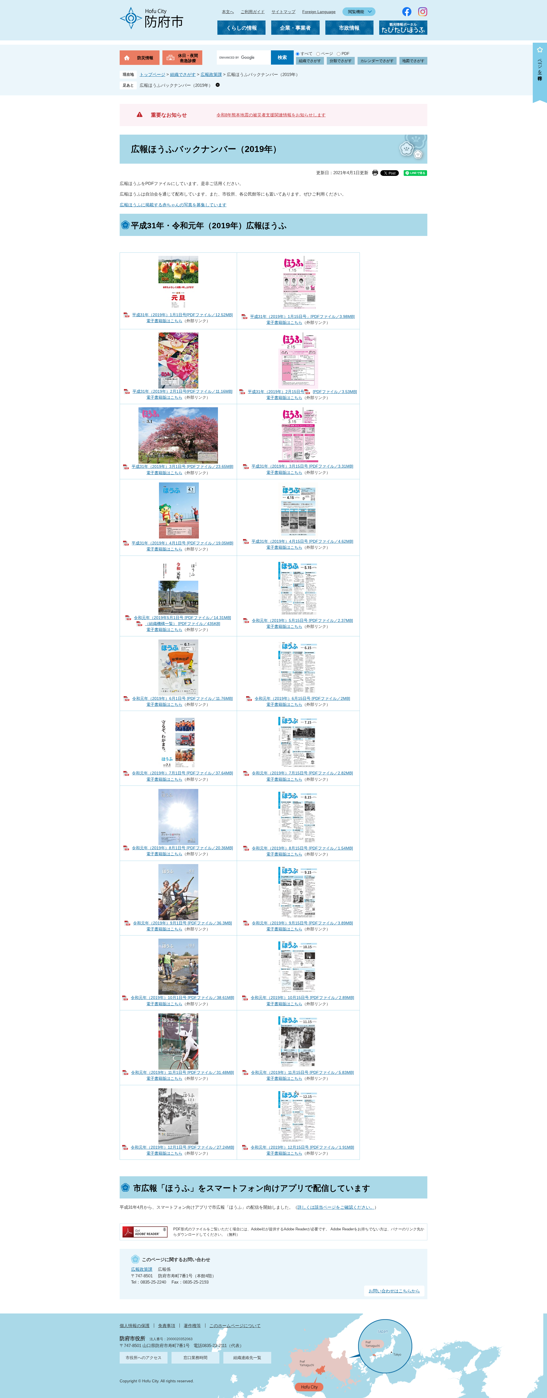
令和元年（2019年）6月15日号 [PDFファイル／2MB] (302, 698)
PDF (346, 53)
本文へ (228, 11)
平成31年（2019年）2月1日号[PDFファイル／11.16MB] (182, 391)
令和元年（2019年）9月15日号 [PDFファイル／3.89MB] (302, 923)
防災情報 (145, 57)
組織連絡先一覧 (247, 1357)
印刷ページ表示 (375, 173)
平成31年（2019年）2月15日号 (276, 391)
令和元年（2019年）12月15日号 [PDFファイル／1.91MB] (302, 1147)
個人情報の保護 (135, 1325)
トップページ (152, 74)
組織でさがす (310, 61)
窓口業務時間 (195, 1357)
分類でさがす (341, 61)
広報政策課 (211, 74)
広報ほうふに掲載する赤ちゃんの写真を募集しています (173, 204)
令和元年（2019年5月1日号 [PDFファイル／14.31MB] (182, 617)
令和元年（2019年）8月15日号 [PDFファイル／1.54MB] (302, 848)
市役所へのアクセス (144, 1357)
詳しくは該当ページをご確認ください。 (335, 1207)
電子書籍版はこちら (164, 320)
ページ (327, 53)
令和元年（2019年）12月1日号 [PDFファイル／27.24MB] (182, 1147)
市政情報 (349, 28)
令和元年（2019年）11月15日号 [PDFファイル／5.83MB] (302, 1072)
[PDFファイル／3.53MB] (335, 391)
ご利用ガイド (253, 11)
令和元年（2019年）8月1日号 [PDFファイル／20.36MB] (182, 848)
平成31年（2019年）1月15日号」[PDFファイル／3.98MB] (302, 316)
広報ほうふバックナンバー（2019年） (176, 85)
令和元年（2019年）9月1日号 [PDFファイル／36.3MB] (182, 923)
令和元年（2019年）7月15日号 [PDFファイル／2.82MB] (302, 773)
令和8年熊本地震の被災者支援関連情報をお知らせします (271, 114)
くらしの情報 (241, 28)
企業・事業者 (295, 28)
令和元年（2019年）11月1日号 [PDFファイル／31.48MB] (182, 1072)
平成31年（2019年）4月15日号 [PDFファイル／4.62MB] (302, 541)
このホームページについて (235, 1325)
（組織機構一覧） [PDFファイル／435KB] (182, 623)
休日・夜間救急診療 (188, 58)
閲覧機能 (356, 11)
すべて (307, 53)
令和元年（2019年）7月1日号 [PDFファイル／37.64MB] (182, 773)
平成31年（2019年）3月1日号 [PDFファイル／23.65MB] (182, 466)
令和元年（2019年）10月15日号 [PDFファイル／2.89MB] (302, 997)
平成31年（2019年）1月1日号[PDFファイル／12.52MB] (182, 315)
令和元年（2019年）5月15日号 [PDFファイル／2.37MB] (302, 620)
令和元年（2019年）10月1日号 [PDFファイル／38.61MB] (182, 997)
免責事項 (166, 1325)
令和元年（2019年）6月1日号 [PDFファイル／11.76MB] (182, 698)
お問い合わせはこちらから (394, 1290)
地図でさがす (413, 61)
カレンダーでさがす (377, 61)
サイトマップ (283, 11)
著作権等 (192, 1325)
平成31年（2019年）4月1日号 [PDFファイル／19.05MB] (182, 543)
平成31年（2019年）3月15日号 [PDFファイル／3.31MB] (302, 466)
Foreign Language (319, 11)
